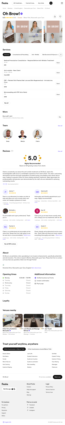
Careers (29, 386)
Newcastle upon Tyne (30, 8)
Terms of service (50, 389)
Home (4, 8)
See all (60, 125)
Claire (36, 202)
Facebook (32, 405)
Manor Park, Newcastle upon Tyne (34, 17)
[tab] (7, 54)
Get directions (36, 268)
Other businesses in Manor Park (14, 349)
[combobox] (18, 3)
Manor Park (40, 8)
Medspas (10, 8)
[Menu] (62, 3)
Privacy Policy (49, 386)
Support (4, 413)
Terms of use (49, 392)
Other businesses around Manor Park (39, 349)
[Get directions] (32, 265)
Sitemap (29, 395)
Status (3, 415)
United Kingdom (18, 8)
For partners (5, 405)
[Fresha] (5, 3)
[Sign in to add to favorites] (60, 17)
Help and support (31, 389)
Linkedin (31, 407)
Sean (7, 204)
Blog (28, 392)
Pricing (3, 407)
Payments (4, 410)
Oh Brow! (47, 8)
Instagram (32, 410)
